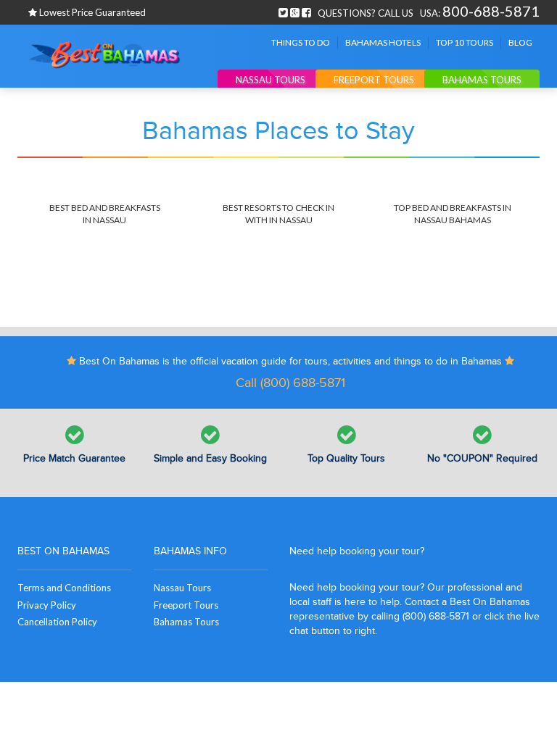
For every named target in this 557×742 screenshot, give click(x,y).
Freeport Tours (374, 80)
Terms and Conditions (64, 587)
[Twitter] (283, 11)
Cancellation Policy (57, 622)
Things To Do (300, 42)
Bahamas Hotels (383, 42)
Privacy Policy (46, 605)
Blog (520, 42)
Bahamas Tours (481, 80)
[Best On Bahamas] (104, 55)
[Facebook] (306, 11)
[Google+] (295, 11)
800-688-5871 (491, 11)
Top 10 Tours (464, 42)
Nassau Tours (270, 80)
